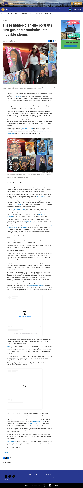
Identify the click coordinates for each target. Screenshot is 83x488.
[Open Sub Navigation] (5, 13)
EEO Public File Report (33, 474)
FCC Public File (32, 477)
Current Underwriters (71, 43)
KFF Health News (11, 441)
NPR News (5, 20)
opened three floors (29, 221)
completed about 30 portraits (35, 285)
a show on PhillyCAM (19, 209)
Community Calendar (26, 13)
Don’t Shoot (18, 96)
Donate (78, 3)
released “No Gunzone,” (34, 423)
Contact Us (48, 13)
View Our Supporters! (71, 46)
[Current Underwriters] (70, 30)
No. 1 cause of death (27, 128)
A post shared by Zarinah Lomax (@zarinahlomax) (24, 407)
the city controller (41, 196)
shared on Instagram (20, 420)
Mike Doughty (10, 346)
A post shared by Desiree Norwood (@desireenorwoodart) (25, 333)
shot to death (18, 204)
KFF (35, 443)
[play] (3, 9)
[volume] (7, 9)
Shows (16, 13)
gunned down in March (38, 421)
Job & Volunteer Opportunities (52, 477)
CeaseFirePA (23, 227)
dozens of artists (32, 223)
